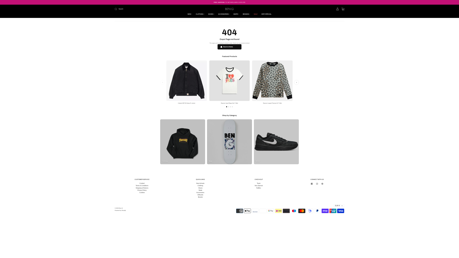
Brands (246, 14)
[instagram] (317, 183)
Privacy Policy (142, 190)
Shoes (210, 14)
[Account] (337, 9)
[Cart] (343, 9)
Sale (255, 14)
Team (258, 183)
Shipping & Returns (142, 188)
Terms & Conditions (142, 185)
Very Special (266, 14)
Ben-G (121, 208)
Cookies (142, 192)
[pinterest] (322, 183)
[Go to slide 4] (232, 106)
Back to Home (228, 47)
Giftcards (200, 195)
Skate (235, 14)
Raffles (258, 188)
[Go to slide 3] (230, 106)
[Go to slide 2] (228, 106)
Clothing (199, 14)
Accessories (223, 14)
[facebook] (311, 183)
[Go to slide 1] (226, 106)
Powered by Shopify (120, 210)
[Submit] (132, 9)
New (189, 14)
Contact (142, 183)
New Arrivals (200, 183)
